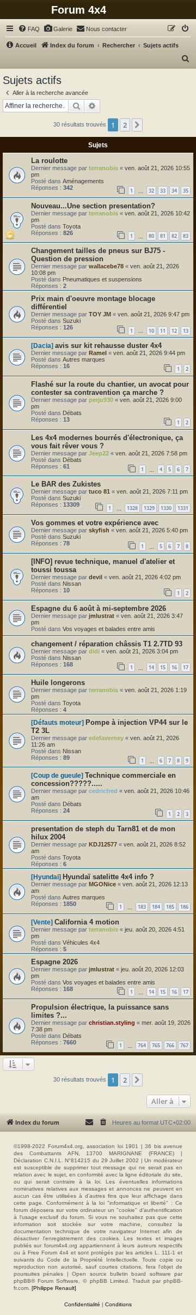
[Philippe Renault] (54, 1288)
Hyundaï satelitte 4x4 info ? (108, 877)
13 (185, 330)
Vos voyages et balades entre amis (109, 629)
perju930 (101, 400)
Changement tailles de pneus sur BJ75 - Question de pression (98, 255)
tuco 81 (99, 491)
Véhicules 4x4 (81, 942)
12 (174, 330)
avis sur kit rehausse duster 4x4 (108, 345)
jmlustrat (101, 616)
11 (163, 330)
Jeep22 (99, 453)
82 (174, 235)
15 (163, 667)
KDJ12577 (103, 844)
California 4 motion (86, 922)
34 (174, 190)
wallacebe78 (106, 266)
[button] (137, 124)
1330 (166, 508)
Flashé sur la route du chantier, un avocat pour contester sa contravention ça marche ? (110, 388)
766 (170, 1045)
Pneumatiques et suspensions (102, 279)
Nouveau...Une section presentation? (93, 206)
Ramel (98, 353)
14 (151, 667)
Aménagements (83, 181)
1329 (149, 508)
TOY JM (100, 314)
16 (174, 667)
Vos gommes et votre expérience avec (94, 523)
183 (142, 906)
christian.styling (112, 1022)
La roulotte (49, 161)
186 (184, 906)
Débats (72, 413)
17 (185, 667)
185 (170, 906)
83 (185, 235)
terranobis (103, 168)
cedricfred (103, 791)
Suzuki (72, 320)
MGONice (102, 884)
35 (185, 190)
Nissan (72, 583)
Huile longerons (58, 682)
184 (156, 906)
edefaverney (106, 738)
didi (94, 651)
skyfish (99, 530)
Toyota (72, 226)
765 (156, 1045)
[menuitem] (29, 28)
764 (142, 1045)
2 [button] (125, 125)
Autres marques (84, 359)
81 (163, 235)
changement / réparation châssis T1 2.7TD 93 (106, 644)
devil (95, 577)
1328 (132, 508)
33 (163, 190)
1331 (182, 508)
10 (151, 330)
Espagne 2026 (54, 962)
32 (151, 190)
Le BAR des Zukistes (66, 484)
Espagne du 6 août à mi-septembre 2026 (98, 608)
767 (184, 1045)
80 (151, 235)
